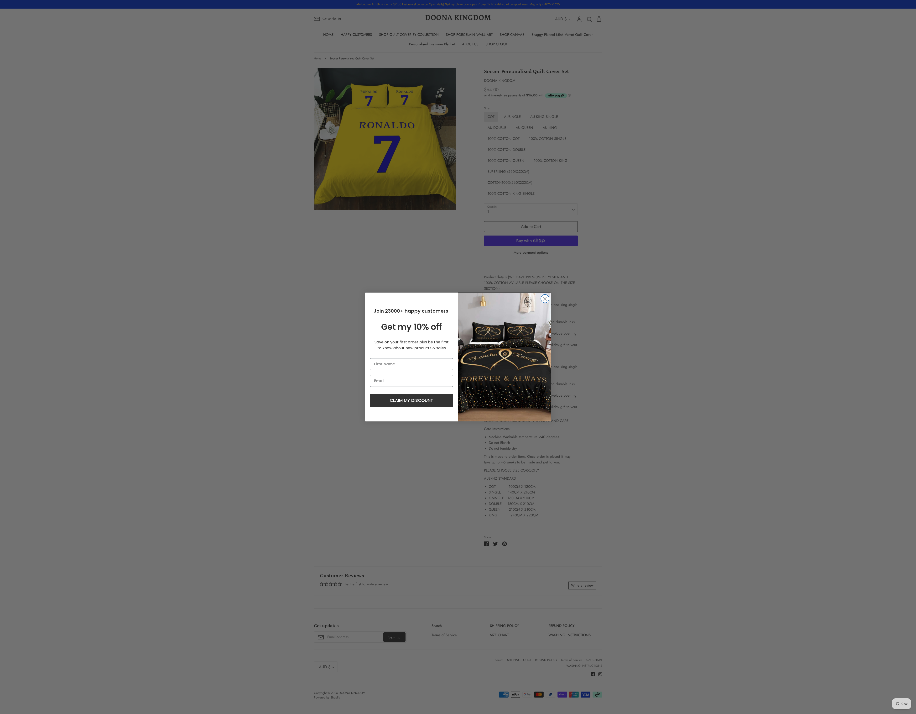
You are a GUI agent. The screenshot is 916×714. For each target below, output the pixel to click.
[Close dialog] (545, 298)
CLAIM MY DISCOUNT (411, 400)
